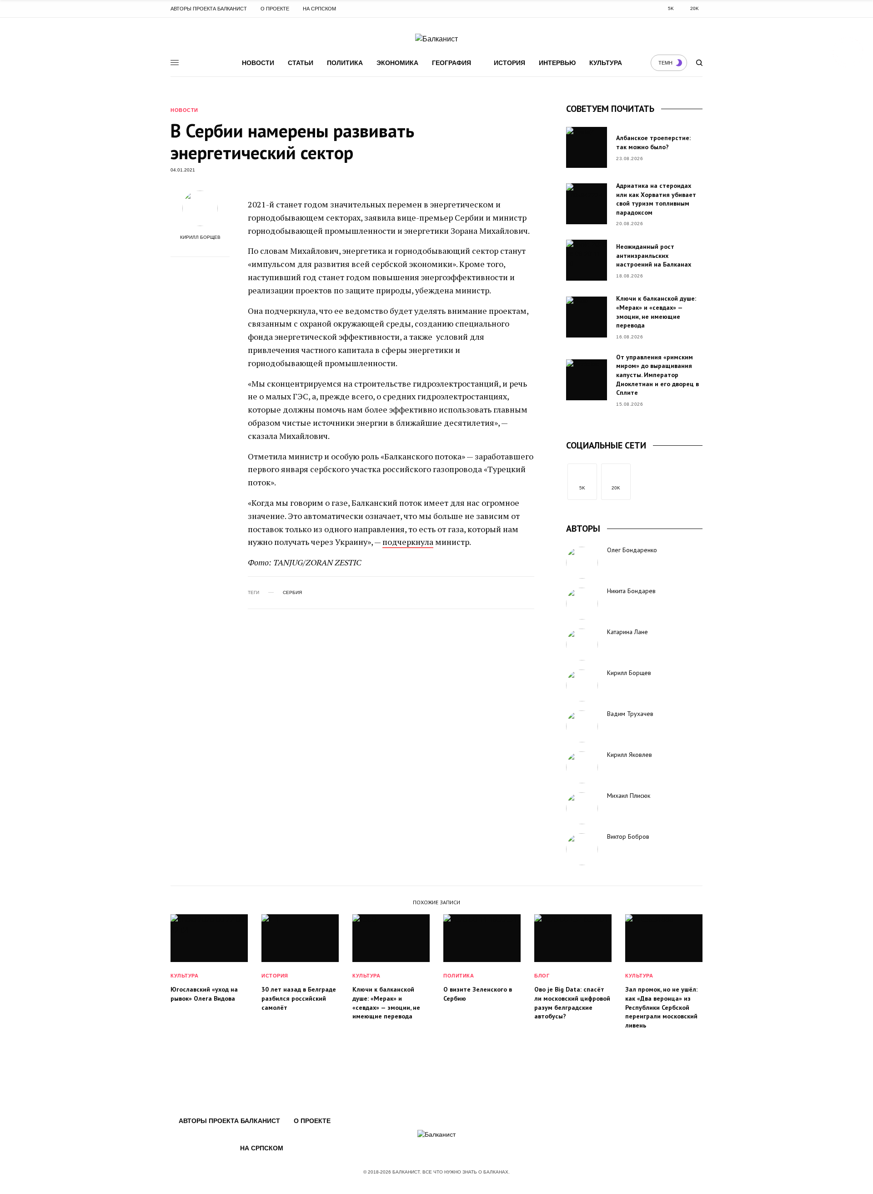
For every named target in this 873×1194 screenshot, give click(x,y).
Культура (605, 62)
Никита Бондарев (631, 591)
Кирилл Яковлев (629, 754)
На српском (319, 8)
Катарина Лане (627, 632)
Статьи (300, 62)
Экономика (397, 62)
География (451, 62)
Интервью (557, 62)
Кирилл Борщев (200, 237)
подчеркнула (407, 541)
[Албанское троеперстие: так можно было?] (586, 147)
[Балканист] (436, 39)
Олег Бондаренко (632, 550)
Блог (541, 975)
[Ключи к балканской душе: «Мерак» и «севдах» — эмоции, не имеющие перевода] (586, 317)
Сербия (292, 592)
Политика (345, 62)
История (509, 62)
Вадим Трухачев (630, 713)
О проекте (275, 8)
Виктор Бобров (628, 836)
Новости (258, 62)
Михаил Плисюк (628, 795)
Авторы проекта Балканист (209, 8)
